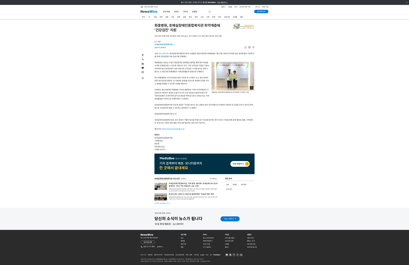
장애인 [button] (235, 185)
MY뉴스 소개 (251, 241)
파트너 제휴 (189, 255)
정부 (219, 17)
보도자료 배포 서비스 (151, 7)
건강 (172, 17)
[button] (245, 47)
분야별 (183, 241)
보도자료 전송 (251, 244)
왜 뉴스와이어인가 (208, 238)
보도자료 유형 (229, 241)
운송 (190, 17)
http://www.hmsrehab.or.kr (173, 129)
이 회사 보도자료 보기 (162, 203)
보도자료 (166, 11)
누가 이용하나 (207, 247)
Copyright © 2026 (205, 261)
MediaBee (216, 255)
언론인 (194, 11)
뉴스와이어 (164, 53)
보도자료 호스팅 (252, 247)
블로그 (223, 7)
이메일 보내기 (160, 149)
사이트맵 (196, 255)
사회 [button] (227, 185)
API (211, 255)
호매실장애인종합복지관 (164, 44)
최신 (143, 17)
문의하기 (160, 247)
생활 (166, 17)
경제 (178, 17)
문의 (235, 7)
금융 (184, 17)
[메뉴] (142, 7)
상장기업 (227, 17)
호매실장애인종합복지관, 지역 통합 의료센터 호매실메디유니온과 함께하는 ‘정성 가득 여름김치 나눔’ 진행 (193, 184)
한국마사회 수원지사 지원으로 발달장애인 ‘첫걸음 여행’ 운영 (191, 194)
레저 (196, 17)
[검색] (209, 12)
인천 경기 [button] (229, 189)
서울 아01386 (152, 261)
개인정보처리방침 (169, 255)
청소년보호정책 (180, 255)
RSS (184, 179)
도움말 (230, 7)
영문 (241, 17)
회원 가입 (265, 7)
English (202, 255)
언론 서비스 (250, 238)
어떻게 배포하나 (207, 241)
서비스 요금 (206, 244)
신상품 (235, 17)
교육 (202, 17)
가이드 (185, 11)
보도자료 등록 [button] (148, 242)
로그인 (257, 7)
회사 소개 (143, 255)
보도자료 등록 (261, 11)
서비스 (176, 11)
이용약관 (150, 255)
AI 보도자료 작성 (245, 7)
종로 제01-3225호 (198, 259)
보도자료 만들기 (230, 238)
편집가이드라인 (158, 255)
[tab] (191, 234)
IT (149, 17)
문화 (161, 17)
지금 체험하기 (222, 2)
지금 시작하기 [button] (229, 219)
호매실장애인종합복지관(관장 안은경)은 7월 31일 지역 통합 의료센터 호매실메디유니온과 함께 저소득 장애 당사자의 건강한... (193, 190)
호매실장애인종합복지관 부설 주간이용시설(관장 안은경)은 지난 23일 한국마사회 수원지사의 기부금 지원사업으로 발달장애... (193, 198)
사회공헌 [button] (243, 185)
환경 (213, 17)
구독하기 (214, 179)
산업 (155, 17)
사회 (207, 17)
